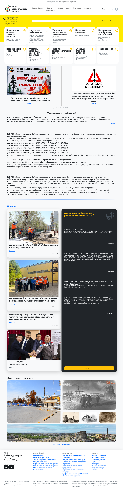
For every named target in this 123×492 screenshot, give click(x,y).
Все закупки (95, 463)
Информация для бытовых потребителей (46, 463)
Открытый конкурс (98, 468)
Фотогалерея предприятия (71, 476)
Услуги (40, 8)
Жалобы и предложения (50, 9)
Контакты (68, 8)
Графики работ (38, 470)
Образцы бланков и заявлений (43, 468)
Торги (93, 461)
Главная (34, 8)
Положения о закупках (99, 457)
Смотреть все (89, 368)
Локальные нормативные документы (74, 461)
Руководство (87, 8)
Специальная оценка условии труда (74, 459)
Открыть (29, 103)
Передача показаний (40, 461)
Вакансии (61, 8)
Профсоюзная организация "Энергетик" (75, 474)
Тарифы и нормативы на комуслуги (44, 459)
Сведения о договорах (99, 459)
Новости (11, 206)
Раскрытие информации (41, 457)
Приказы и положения (99, 455)
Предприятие (77, 8)
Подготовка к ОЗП (39, 455)
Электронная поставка (99, 466)
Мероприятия (67, 463)
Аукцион (94, 470)
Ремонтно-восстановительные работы (45, 466)
